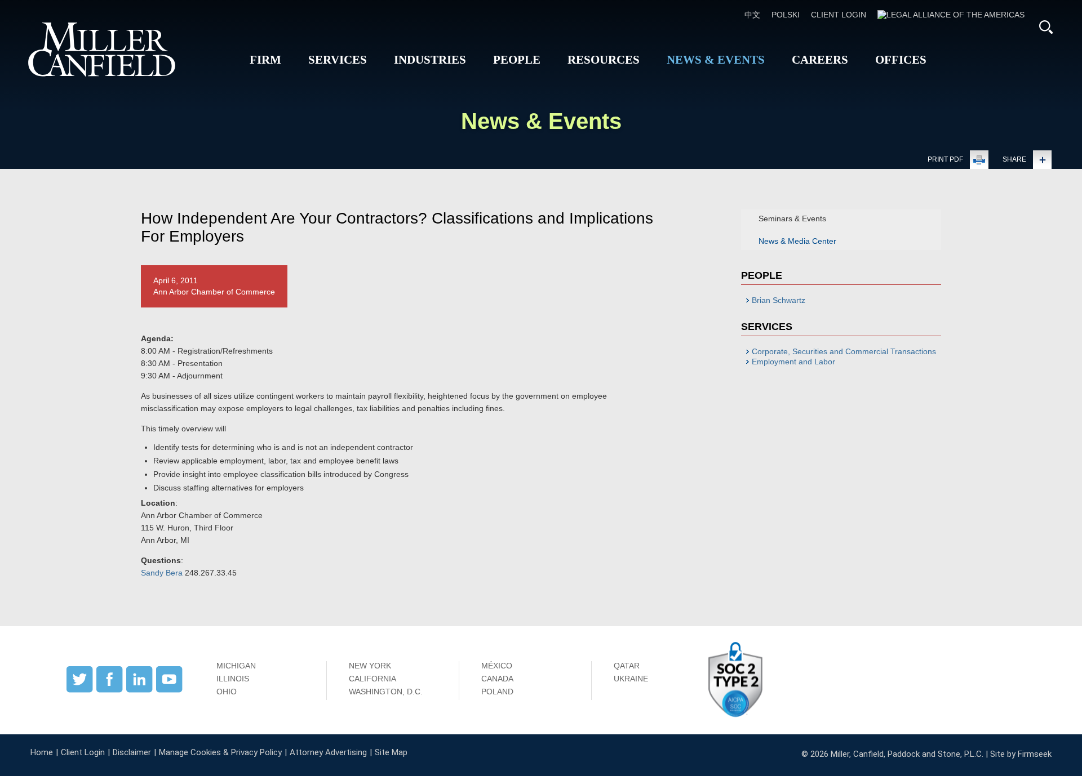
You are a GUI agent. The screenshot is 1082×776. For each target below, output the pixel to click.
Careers (820, 59)
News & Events (716, 59)
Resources (603, 59)
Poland (497, 691)
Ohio (226, 691)
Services (337, 59)
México (496, 665)
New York (370, 665)
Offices (900, 59)
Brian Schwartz (778, 300)
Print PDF (945, 159)
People (516, 59)
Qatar (627, 665)
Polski (785, 14)
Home (41, 752)
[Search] (1046, 27)
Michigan (236, 665)
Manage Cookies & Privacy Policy (220, 752)
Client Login (838, 14)
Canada (497, 678)
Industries (430, 59)
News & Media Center (797, 241)
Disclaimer (132, 752)
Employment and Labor (793, 361)
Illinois (232, 678)
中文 (752, 14)
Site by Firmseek (1021, 754)
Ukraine (631, 678)
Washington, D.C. (386, 691)
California (372, 678)
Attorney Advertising (328, 752)
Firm (265, 59)
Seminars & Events (792, 218)
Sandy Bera (162, 572)
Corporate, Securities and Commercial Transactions (844, 351)
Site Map (391, 752)
